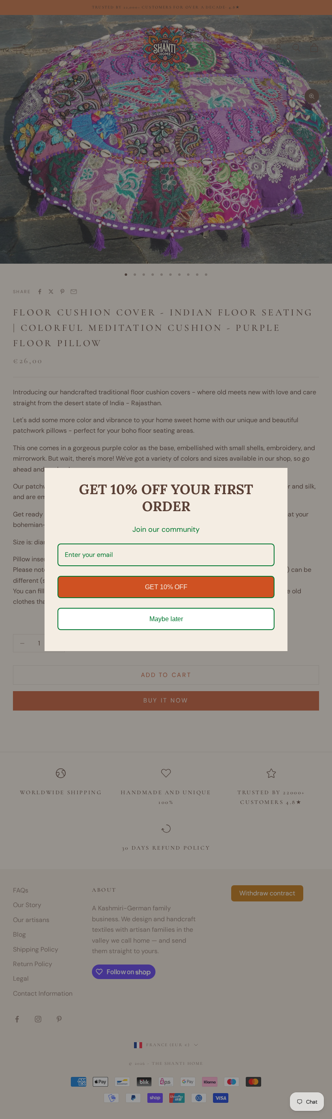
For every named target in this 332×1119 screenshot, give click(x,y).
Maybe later (166, 619)
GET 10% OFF (166, 587)
